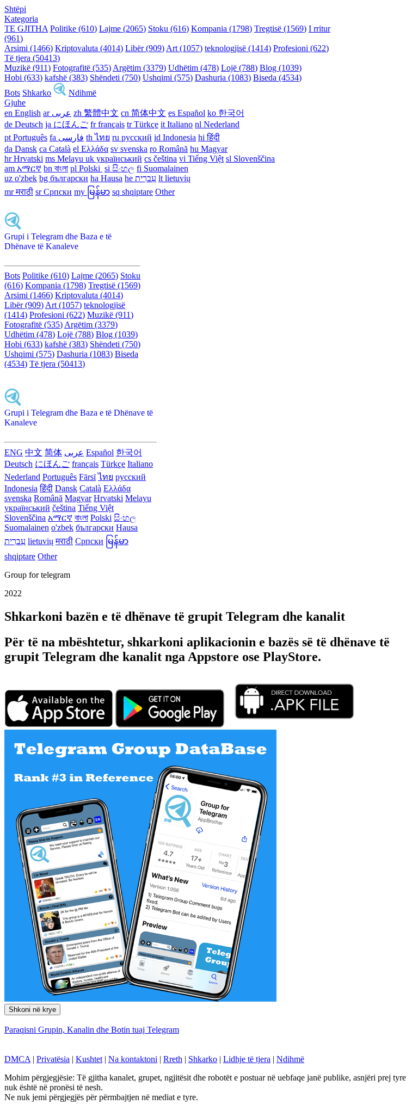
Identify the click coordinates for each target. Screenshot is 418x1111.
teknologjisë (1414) (238, 48)
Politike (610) (73, 28)
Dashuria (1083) (223, 77)
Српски (89, 541)
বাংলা (81, 517)
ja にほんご (66, 124)
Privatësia (53, 1059)
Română (48, 498)
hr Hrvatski (23, 158)
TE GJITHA (26, 28)
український (27, 508)
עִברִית (15, 541)
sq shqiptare (132, 191)
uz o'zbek (20, 178)
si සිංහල (119, 168)
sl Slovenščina (250, 158)
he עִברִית (140, 178)
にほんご (52, 463)
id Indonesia (175, 137)
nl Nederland (217, 124)
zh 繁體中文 (96, 113)
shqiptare (19, 556)
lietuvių (40, 541)
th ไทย (98, 137)
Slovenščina (25, 517)
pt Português (25, 137)
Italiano (140, 463)
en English (22, 113)
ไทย (105, 477)
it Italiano (177, 124)
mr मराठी (18, 191)
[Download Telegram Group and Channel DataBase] (59, 92)
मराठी (64, 541)
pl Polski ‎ (86, 168)
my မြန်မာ (92, 191)
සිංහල (125, 517)
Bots (12, 92)
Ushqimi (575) (168, 77)
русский (130, 477)
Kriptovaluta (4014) (89, 48)
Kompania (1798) (221, 28)
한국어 (129, 452)
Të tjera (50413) (32, 58)
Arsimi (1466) (28, 48)
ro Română (169, 148)
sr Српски (53, 191)
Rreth (172, 1059)
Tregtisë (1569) (280, 28)
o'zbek (62, 527)
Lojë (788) (239, 67)
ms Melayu (65, 158)
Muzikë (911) (27, 67)
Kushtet (89, 1059)
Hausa (127, 527)
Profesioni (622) (301, 48)
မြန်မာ (117, 541)
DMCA (17, 1059)
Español (100, 452)
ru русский (132, 137)
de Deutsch (23, 124)
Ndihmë (82, 92)
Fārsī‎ (87, 477)
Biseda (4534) (277, 77)
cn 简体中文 (143, 113)
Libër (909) (144, 48)
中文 (33, 452)
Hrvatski (108, 498)
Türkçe (113, 463)
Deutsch (18, 463)
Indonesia (21, 488)
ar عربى (57, 113)
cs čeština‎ (160, 158)
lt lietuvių (174, 178)
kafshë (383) (66, 77)
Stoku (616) (168, 28)
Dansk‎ (66, 488)
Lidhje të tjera (247, 1059)
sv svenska (128, 148)
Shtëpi (15, 9)
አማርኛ (60, 517)
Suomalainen (26, 527)
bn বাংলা (56, 168)
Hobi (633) (23, 77)
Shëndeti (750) (115, 77)
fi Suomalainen (162, 168)
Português (59, 477)
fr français (107, 124)
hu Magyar (209, 148)
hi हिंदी (209, 137)
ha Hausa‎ (106, 178)
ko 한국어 (225, 113)
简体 (53, 452)
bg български (63, 178)
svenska (18, 498)
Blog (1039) (281, 67)
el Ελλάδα (90, 148)
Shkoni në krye (32, 1009)
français (85, 463)
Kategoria (21, 18)
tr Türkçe (142, 124)
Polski (101, 517)
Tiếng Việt (96, 508)
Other (165, 191)
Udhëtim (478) (193, 67)
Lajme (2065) (122, 28)
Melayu (138, 498)
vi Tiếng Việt (201, 158)
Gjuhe (15, 102)
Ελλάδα (117, 488)
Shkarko (36, 92)
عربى (74, 452)
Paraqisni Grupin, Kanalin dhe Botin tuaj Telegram (91, 1029)
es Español (186, 113)
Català (90, 488)
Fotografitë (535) (82, 67)
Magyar (78, 498)
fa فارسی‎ (67, 137)
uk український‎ (113, 158)
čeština (64, 508)
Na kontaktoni (132, 1059)
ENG (13, 452)
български (95, 527)
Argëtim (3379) (139, 67)
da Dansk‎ (20, 148)
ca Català (55, 148)
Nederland (22, 477)
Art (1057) (184, 48)
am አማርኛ (22, 168)
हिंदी (46, 488)
